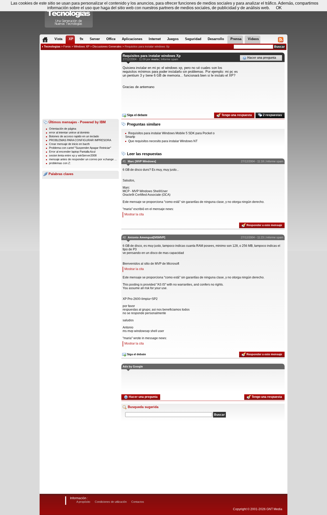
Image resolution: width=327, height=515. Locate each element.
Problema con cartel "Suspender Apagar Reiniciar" (80, 147)
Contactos (137, 501)
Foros (67, 46)
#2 (124, 237)
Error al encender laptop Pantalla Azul (72, 151)
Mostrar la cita (134, 214)
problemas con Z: (60, 163)
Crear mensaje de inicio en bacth (69, 143)
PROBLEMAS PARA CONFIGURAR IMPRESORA (80, 140)
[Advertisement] (80, 84)
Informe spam (169, 59)
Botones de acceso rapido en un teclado (74, 136)
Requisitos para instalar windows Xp (147, 46)
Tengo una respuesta (236, 115)
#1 (124, 161)
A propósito (83, 501)
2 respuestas (272, 115)
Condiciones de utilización (111, 501)
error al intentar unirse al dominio (69, 132)
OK (279, 8)
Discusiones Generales (107, 46)
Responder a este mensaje (264, 225)
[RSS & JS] (280, 39)
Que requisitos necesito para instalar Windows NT (162, 141)
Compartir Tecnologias (69, 15)
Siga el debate (136, 115)
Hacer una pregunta (261, 57)
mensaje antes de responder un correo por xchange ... (83, 159)
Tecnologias (52, 46)
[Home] (45, 39)
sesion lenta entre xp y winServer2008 (73, 155)
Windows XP (81, 46)
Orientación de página (62, 128)
